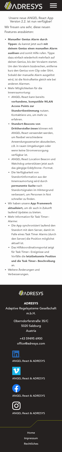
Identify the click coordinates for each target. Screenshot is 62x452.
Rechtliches (31, 443)
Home (31, 433)
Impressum (31, 438)
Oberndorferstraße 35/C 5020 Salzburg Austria (31, 326)
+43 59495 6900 (31, 338)
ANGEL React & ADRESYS (28, 361)
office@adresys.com (31, 343)
